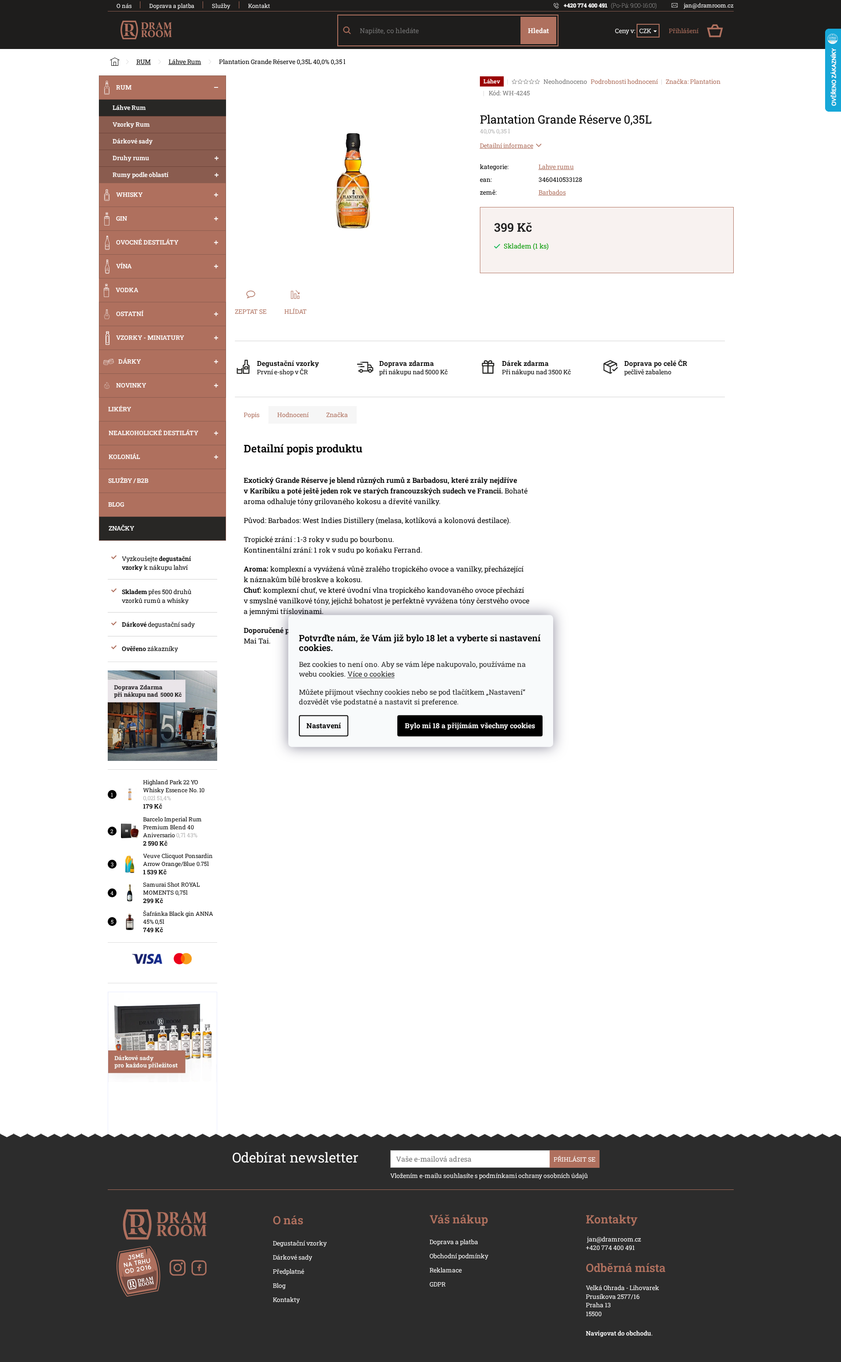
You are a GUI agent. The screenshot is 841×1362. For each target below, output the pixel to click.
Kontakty (286, 1299)
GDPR (437, 1284)
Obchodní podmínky (459, 1256)
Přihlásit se (575, 1159)
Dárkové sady (133, 141)
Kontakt (259, 6)
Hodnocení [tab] (293, 414)
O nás (124, 6)
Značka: (693, 81)
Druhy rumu (131, 158)
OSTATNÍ (129, 313)
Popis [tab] (252, 414)
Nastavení (323, 725)
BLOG (116, 504)
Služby (221, 6)
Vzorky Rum (131, 124)
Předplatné (288, 1271)
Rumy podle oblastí (141, 174)
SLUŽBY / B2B (128, 480)
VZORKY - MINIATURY (150, 337)
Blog (279, 1285)
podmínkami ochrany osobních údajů (533, 1175)
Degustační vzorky (300, 1243)
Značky (121, 528)
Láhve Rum (129, 107)
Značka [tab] (337, 414)
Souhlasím (470, 726)
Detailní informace (506, 145)
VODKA (127, 290)
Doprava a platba (171, 6)
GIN (121, 218)
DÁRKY (129, 361)
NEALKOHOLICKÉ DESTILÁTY (153, 433)
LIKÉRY (119, 409)
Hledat (538, 30)
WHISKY (129, 194)
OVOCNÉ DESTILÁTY (147, 242)
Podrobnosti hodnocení (624, 81)
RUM (124, 87)
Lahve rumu (556, 166)
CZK (645, 30)
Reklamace (446, 1270)
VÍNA (124, 266)
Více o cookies (371, 674)
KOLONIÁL (124, 456)
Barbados (552, 192)
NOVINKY (131, 385)
